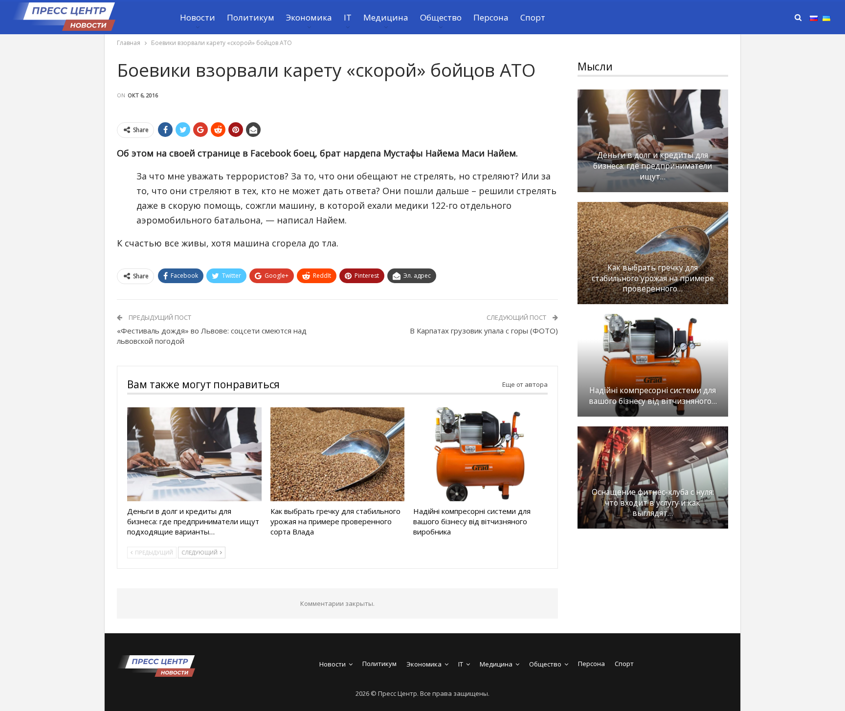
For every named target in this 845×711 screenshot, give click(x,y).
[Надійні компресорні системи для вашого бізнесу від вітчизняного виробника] (480, 454)
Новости (197, 17)
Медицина (385, 17)
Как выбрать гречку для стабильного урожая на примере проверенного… (653, 278)
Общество (441, 17)
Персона (491, 17)
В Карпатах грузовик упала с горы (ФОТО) (484, 330)
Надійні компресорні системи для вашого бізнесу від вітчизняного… (653, 395)
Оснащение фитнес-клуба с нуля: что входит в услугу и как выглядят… (653, 503)
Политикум (250, 17)
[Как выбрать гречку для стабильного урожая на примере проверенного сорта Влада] (337, 454)
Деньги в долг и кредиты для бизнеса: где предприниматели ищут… (652, 166)
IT (348, 17)
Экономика (309, 17)
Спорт (532, 17)
